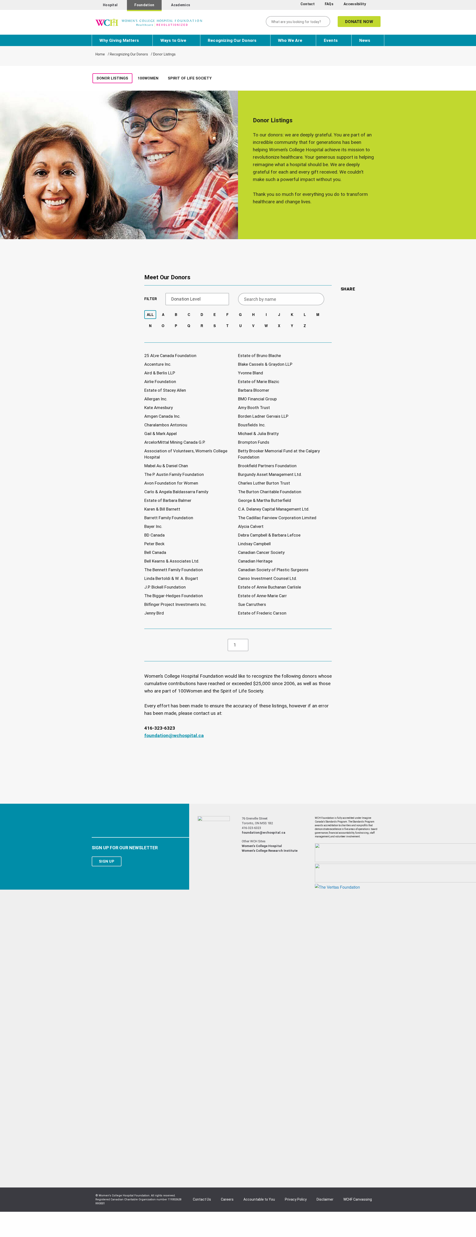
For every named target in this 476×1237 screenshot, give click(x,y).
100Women (148, 78)
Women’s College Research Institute (270, 850)
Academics (180, 5)
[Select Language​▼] (376, 5)
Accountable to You (259, 1199)
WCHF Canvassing (357, 1199)
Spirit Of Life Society (190, 78)
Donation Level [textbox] (186, 299)
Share (348, 288)
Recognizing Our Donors (232, 40)
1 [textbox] (235, 644)
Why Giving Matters (119, 40)
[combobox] (197, 299)
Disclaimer (325, 1199)
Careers (227, 1199)
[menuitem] (308, 4)
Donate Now (359, 21)
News (364, 40)
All (150, 314)
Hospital (110, 5)
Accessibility (355, 4)
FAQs (329, 4)
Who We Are (290, 40)
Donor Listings (112, 78)
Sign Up (106, 861)
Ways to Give (173, 40)
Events (331, 40)
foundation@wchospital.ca (174, 735)
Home (100, 54)
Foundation (144, 5)
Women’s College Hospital (262, 846)
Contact (307, 4)
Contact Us (202, 1199)
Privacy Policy (296, 1199)
